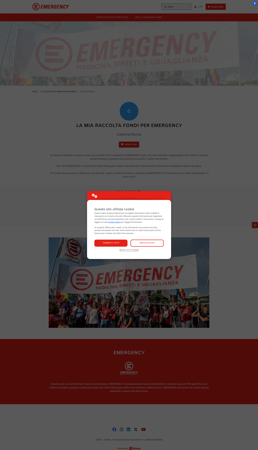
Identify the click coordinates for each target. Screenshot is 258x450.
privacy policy (114, 222)
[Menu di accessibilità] (255, 3)
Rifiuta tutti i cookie (129, 250)
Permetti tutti (111, 243)
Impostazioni (147, 243)
